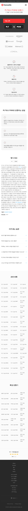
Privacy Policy (18, 503)
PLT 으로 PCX (4, 326)
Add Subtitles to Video (11, 1)
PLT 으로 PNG (4, 292)
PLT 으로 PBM (14, 326)
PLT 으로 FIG (14, 311)
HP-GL (20, 167)
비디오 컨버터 (14, 474)
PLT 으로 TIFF (14, 297)
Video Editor (3, 1)
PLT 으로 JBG (4, 334)
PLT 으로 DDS (4, 340)
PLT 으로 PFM (14, 344)
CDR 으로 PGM (4, 440)
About (14, 463)
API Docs (14, 487)
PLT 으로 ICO (4, 317)
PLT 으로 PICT (14, 373)
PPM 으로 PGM (14, 404)
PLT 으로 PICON (5, 373)
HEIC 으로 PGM (14, 440)
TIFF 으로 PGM (14, 414)
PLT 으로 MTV (14, 363)
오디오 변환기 (14, 476)
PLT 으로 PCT (23, 330)
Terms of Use (10, 503)
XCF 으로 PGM (14, 409)
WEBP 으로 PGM (5, 414)
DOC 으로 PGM (14, 424)
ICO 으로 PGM (4, 435)
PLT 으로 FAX (4, 357)
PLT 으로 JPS (4, 344)
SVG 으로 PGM (4, 419)
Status (14, 471)
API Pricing (14, 491)
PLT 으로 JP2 (14, 348)
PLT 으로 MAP (4, 330)
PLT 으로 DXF (14, 284)
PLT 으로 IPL (14, 306)
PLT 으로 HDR (14, 357)
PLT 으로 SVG (14, 288)
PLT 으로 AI (23, 284)
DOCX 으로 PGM (5, 404)
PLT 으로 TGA (4, 353)
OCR (14, 482)
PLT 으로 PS (23, 297)
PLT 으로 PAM (14, 368)
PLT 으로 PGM (4, 322)
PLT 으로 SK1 (14, 334)
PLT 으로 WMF (14, 301)
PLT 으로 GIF (4, 306)
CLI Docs (14, 489)
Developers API (14, 485)
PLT (12, 161)
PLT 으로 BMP (4, 297)
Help (14, 469)
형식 (14, 467)
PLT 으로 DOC (4, 301)
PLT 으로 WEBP (14, 353)
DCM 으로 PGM (14, 435)
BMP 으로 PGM (4, 393)
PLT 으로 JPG (4, 288)
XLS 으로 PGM (14, 430)
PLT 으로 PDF (4, 284)
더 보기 (17, 1)
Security (14, 465)
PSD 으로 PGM (4, 424)
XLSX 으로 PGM (5, 430)
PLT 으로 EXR (23, 353)
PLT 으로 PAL (23, 344)
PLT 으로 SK (14, 322)
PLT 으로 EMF (4, 311)
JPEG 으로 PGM (14, 398)
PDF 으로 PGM (4, 398)
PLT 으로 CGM (14, 317)
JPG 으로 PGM (14, 393)
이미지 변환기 (14, 480)
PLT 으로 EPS (23, 288)
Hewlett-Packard (8, 212)
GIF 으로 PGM (4, 409)
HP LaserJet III (19, 202)
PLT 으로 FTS (4, 348)
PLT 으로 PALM (5, 368)
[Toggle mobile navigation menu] (26, 5)
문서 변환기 (14, 478)
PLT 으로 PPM (14, 340)
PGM (16, 161)
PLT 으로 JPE (14, 330)
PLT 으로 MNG (4, 363)
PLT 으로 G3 (23, 326)
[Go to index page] (6, 4)
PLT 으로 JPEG (14, 292)
